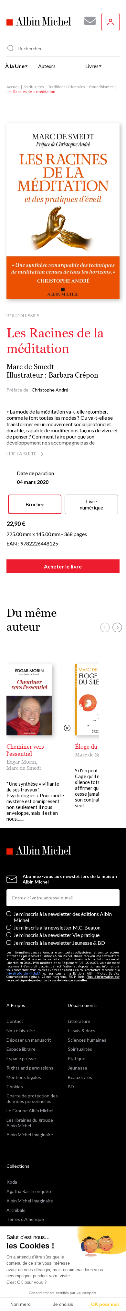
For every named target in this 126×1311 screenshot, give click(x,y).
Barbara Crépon (73, 375)
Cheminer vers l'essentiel (25, 750)
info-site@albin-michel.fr (23, 973)
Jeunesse (77, 1068)
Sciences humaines (87, 1040)
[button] (105, 627)
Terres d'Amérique (25, 1219)
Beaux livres (80, 1077)
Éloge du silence (95, 746)
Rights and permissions (29, 1068)
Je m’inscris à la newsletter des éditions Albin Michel (63, 917)
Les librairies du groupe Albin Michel (29, 1122)
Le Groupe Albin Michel (29, 1110)
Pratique (76, 1058)
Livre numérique (91, 504)
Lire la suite (21, 453)
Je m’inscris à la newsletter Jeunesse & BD (59, 943)
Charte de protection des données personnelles (32, 1098)
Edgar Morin (21, 762)
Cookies (14, 1086)
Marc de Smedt (30, 366)
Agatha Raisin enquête (29, 1191)
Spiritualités (34, 86)
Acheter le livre (63, 566)
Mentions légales (23, 1077)
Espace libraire (21, 1049)
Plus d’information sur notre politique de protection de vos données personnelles (63, 978)
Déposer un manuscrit (28, 1040)
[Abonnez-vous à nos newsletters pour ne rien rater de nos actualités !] (87, 21)
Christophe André (50, 389)
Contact (14, 1021)
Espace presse (21, 1058)
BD (71, 1086)
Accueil (12, 86)
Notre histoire (20, 1030)
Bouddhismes (101, 86)
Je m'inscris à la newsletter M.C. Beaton (57, 927)
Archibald (16, 1210)
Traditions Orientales (66, 86)
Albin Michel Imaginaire (29, 1134)
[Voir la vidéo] (67, 728)
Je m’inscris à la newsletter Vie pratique (57, 935)
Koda (11, 1182)
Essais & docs (81, 1030)
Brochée (35, 504)
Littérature (79, 1021)
